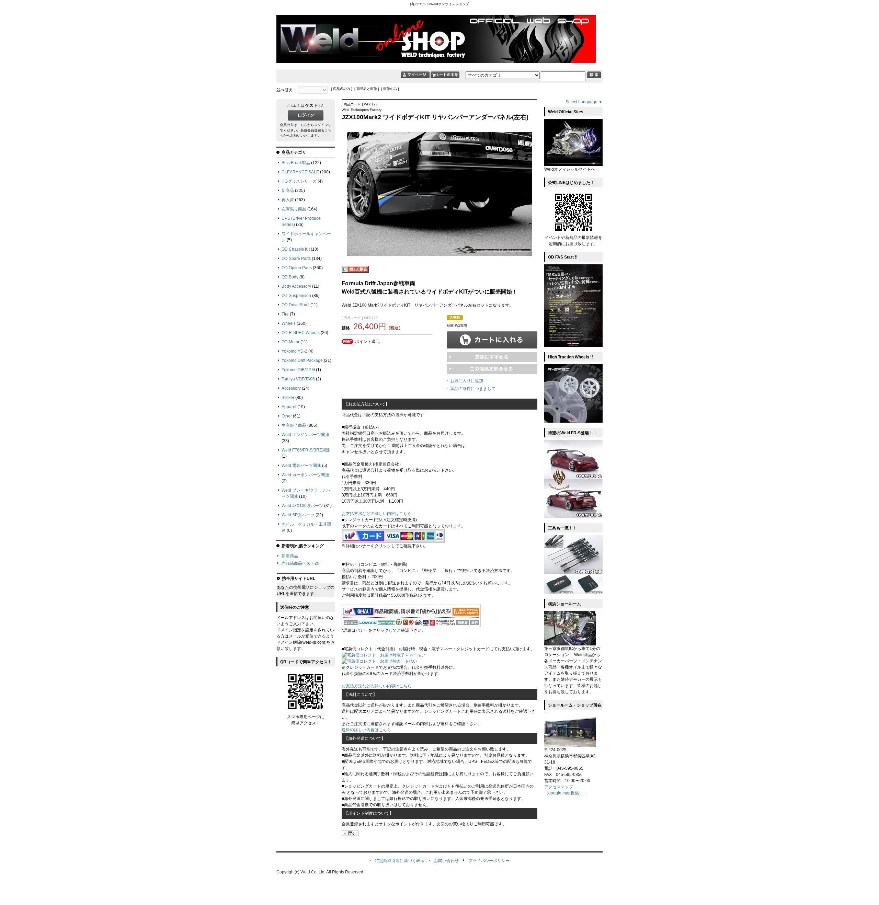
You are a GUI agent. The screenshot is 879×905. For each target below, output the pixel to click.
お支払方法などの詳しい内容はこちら (377, 513)
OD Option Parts (297, 267)
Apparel (289, 406)
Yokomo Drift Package (302, 360)
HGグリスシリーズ (299, 181)
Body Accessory (296, 286)
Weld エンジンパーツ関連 (305, 434)
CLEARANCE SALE (300, 172)
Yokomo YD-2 (294, 351)
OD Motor (290, 342)
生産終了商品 (294, 425)
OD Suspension (296, 295)
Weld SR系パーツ (298, 515)
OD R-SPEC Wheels (301, 332)
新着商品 (290, 555)
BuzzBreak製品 (296, 162)
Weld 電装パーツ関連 (301, 465)
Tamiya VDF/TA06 (298, 379)
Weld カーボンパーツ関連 (305, 474)
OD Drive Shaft (295, 304)
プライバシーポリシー (489, 860)
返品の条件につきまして (472, 388)
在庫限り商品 (294, 209)
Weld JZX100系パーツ (302, 505)
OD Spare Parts (296, 258)
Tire (285, 314)
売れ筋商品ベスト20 (300, 563)
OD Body (290, 277)
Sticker (288, 397)
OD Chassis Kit (296, 249)
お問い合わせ (446, 860)
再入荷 (288, 199)
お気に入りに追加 (466, 380)
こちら (302, 125)
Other (287, 416)
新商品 (288, 190)
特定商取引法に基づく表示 (399, 860)
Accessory (291, 388)
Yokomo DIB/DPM (298, 369)
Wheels (289, 323)
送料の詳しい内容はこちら (366, 730)
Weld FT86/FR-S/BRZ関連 (306, 450)
